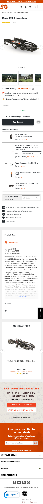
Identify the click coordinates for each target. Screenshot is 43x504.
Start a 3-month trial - (21, 410)
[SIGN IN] (21, 8)
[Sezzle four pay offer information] (38, 99)
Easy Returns (10, 221)
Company (5, 468)
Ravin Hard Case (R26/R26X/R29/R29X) (23, 135)
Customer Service (9, 455)
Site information (9, 475)
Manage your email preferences (21, 450)
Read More (22, 296)
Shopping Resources (10, 462)
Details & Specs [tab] (10, 235)
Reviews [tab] (8, 304)
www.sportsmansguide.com (31, 487)
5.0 (12, 23)
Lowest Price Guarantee (13, 218)
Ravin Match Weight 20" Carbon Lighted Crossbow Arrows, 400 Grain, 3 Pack (26, 147)
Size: (17, 153)
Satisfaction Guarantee (13, 214)
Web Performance (31, 502)
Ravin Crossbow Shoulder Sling (26, 163)
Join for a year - (21, 404)
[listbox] (32, 153)
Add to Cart (18, 122)
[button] (25, 7)
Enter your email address (14, 443)
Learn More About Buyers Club (21, 417)
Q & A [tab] (7, 311)
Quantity (5, 106)
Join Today (15, 95)
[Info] (33, 89)
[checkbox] (6, 137)
